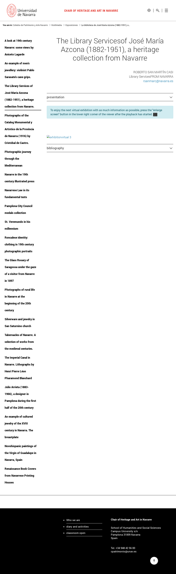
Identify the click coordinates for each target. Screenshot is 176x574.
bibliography (55, 148)
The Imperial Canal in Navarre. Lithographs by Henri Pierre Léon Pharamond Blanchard (19, 368)
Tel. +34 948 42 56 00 (123, 548)
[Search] (157, 10)
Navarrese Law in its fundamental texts (17, 193)
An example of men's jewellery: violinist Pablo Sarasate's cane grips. (19, 70)
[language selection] (149, 10)
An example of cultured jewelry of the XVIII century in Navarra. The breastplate (19, 427)
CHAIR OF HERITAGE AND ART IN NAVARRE (91, 10)
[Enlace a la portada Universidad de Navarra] (22, 10)
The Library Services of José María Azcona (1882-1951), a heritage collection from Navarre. (19, 96)
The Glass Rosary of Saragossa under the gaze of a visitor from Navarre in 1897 (20, 270)
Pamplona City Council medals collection (18, 209)
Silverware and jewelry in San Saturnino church (20, 322)
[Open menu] (166, 10)
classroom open (75, 533)
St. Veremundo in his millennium (17, 225)
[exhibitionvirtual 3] (59, 137)
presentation (55, 97)
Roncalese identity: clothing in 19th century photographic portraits (19, 244)
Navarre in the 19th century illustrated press (19, 178)
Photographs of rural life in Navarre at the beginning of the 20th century (20, 300)
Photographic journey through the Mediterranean (18, 158)
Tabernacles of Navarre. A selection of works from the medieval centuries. (20, 341)
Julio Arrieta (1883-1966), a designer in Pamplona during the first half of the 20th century (20, 397)
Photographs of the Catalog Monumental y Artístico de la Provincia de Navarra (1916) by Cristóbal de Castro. (19, 129)
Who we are (73, 520)
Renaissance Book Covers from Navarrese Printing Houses (20, 475)
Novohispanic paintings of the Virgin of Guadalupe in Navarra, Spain (20, 452)
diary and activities (77, 526)
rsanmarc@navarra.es (158, 81)
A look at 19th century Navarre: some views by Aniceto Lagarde (19, 47)
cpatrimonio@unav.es (123, 551)
